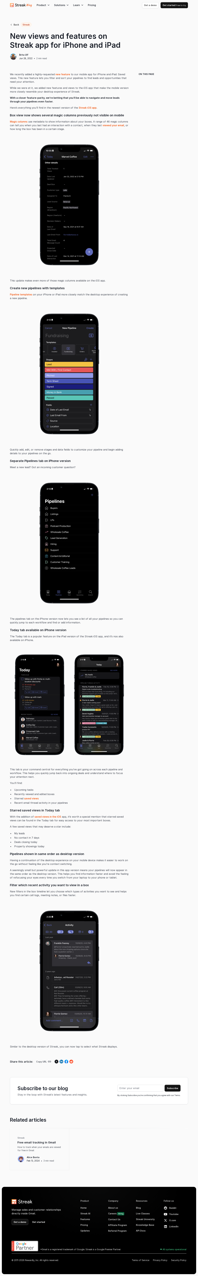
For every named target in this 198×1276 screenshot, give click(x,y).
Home (83, 1207)
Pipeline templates (21, 294)
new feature (63, 74)
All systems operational (174, 1249)
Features (85, 1219)
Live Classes (143, 1213)
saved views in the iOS (47, 816)
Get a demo (150, 5)
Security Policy (178, 1260)
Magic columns (18, 121)
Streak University (145, 1219)
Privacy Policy (160, 1260)
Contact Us (114, 1219)
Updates (85, 1230)
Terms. (177, 1095)
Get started (174, 5)
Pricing (92, 5)
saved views (31, 798)
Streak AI (85, 1213)
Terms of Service (140, 1260)
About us (113, 1207)
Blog (138, 1207)
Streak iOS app (88, 107)
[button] (43, 5)
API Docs (141, 1230)
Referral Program (117, 1230)
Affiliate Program (117, 1225)
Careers (115, 1213)
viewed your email (113, 125)
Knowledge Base (145, 1225)
